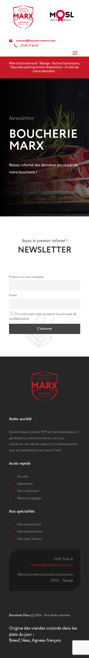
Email (13, 295)
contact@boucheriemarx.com (51, 565)
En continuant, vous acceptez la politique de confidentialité (43, 316)
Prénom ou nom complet (26, 277)
